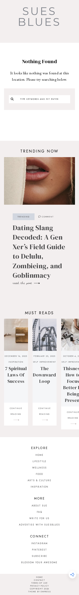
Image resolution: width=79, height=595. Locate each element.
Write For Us (39, 518)
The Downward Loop (44, 374)
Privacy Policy (39, 585)
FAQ (39, 512)
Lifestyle (40, 461)
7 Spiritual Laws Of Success (16, 374)
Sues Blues (39, 16)
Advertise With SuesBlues (39, 524)
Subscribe (39, 556)
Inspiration (15, 361)
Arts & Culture (39, 480)
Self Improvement (44, 361)
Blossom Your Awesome (39, 562)
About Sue (40, 505)
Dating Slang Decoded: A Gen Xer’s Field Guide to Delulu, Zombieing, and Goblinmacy (39, 251)
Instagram (39, 543)
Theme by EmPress (39, 591)
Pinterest (39, 549)
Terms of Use (39, 583)
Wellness (39, 467)
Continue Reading (16, 411)
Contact (39, 580)
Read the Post (23, 283)
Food (39, 474)
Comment (47, 216)
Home (39, 455)
